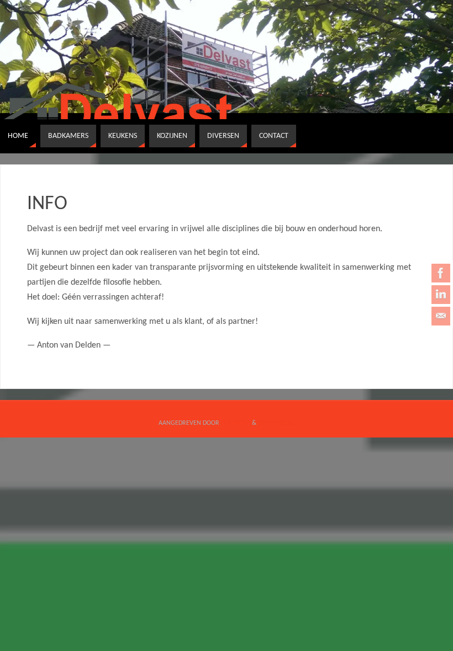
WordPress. (276, 423)
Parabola (235, 423)
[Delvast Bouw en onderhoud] (440, 273)
